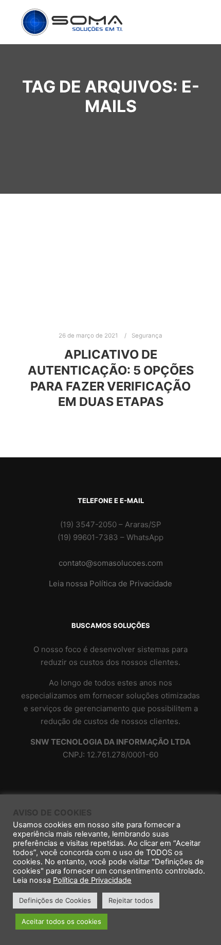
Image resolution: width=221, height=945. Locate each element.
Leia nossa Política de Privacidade (110, 583)
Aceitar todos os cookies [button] (61, 921)
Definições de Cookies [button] (55, 900)
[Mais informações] (191, 22)
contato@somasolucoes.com (111, 563)
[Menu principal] (191, 37)
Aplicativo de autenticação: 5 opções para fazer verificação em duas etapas (111, 378)
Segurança (147, 335)
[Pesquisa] (191, 7)
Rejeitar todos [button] (130, 900)
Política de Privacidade (92, 880)
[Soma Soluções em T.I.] (72, 22)
